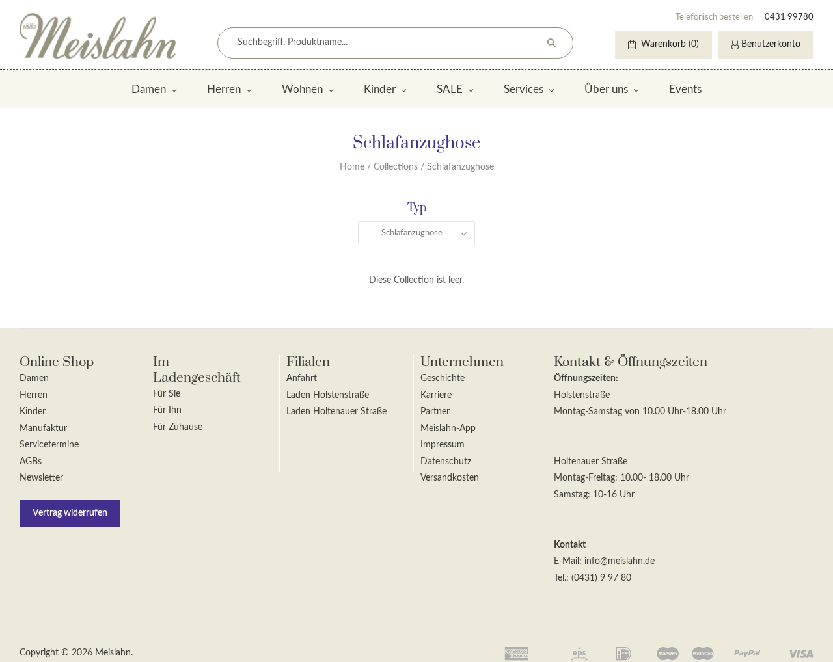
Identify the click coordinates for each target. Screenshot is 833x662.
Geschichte (442, 378)
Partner (435, 411)
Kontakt (570, 544)
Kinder (380, 89)
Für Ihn (167, 410)
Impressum (442, 444)
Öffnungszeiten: (586, 378)
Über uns (606, 89)
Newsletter (41, 478)
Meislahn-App (448, 428)
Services (523, 89)
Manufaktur (43, 428)
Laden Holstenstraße (327, 395)
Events (685, 89)
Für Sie (166, 394)
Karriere (436, 395)
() (670, 44)
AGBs (31, 461)
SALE (450, 89)
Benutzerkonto (770, 44)
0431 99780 (789, 17)
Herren (224, 89)
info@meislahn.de (619, 561)
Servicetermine (49, 444)
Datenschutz (445, 461)
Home (352, 167)
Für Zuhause (177, 427)
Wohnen (302, 89)
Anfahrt (301, 378)
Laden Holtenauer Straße (336, 411)
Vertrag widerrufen (70, 513)
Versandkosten (449, 478)
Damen (148, 89)
